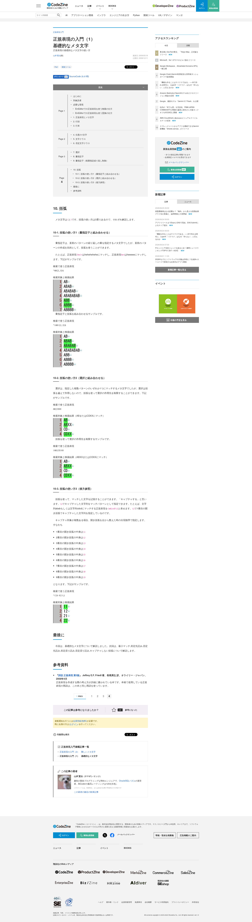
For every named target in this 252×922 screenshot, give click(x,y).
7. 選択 (76, 152)
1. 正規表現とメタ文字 (83, 117)
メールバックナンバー (179, 162)
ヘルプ (100, 902)
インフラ (101, 15)
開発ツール (149, 15)
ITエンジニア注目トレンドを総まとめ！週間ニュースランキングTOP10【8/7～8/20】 (177, 249)
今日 (166, 45)
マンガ (179, 15)
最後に (76, 186)
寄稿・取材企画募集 (164, 835)
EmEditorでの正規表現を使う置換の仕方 (93, 113)
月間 (188, 45)
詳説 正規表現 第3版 (68, 675)
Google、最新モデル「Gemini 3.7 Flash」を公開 (179, 101)
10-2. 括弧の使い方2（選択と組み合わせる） (96, 178)
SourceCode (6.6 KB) (79, 76)
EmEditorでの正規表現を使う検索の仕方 (93, 108)
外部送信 (195, 902)
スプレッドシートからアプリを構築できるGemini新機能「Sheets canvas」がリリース (179, 127)
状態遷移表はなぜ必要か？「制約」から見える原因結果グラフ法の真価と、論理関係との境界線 (177, 212)
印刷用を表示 (63, 734)
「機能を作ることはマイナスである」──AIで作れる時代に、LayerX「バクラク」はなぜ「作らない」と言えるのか (179, 85)
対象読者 (77, 100)
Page (61, 110)
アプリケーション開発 (82, 15)
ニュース (79, 5)
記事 (90, 5)
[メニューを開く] (38, 6)
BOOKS (112, 5)
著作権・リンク (112, 902)
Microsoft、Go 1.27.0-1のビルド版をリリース (178, 60)
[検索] (58, 15)
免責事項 (138, 902)
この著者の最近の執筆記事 (86, 791)
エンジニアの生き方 (119, 15)
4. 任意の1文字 (80, 134)
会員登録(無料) (80, 720)
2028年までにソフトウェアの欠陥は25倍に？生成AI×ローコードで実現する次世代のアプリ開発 (177, 260)
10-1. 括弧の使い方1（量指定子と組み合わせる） (98, 173)
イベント (100, 5)
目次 (100, 87)
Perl (56, 67)
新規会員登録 (178, 169)
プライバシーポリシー (180, 902)
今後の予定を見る (178, 319)
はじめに (77, 96)
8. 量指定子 (78, 156)
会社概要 (148, 902)
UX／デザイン (165, 15)
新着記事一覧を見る (177, 269)
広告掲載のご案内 (188, 835)
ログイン (73, 724)
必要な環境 (78, 104)
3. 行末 (76, 125)
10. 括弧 (77, 169)
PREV (80, 696)
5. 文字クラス (79, 138)
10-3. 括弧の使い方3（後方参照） (90, 182)
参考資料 (77, 190)
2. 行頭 (76, 121)
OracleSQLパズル (127, 780)
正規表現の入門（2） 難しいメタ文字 (78, 751)
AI (66, 15)
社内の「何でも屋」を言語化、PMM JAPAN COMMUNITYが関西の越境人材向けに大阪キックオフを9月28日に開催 (179, 110)
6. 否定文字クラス (81, 143)
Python (136, 15)
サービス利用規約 (162, 902)
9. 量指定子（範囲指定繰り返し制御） (90, 160)
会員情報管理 (126, 902)
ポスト (131, 67)
